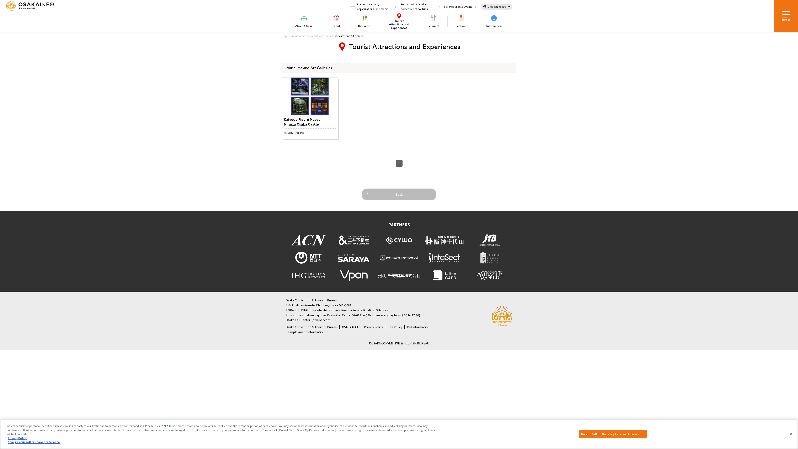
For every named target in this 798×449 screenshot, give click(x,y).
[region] (399, 434)
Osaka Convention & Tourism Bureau (311, 327)
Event (336, 26)
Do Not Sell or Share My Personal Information (613, 434)
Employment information (306, 332)
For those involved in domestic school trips (414, 6)
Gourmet (433, 26)
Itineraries (364, 26)
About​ (304, 26)
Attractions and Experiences (399, 24)
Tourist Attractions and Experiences (311, 36)
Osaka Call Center (298, 320)
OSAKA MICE (350, 327)
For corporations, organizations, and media (372, 6)
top (285, 36)
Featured (462, 26)
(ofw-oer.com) (321, 320)
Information (494, 26)
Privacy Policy (373, 327)
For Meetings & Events (458, 7)
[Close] (791, 433)
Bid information (418, 327)
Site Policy (395, 327)
